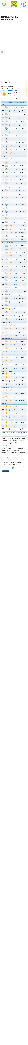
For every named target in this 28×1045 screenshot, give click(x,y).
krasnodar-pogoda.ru (7, 457)
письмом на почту (18, 466)
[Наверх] (25, 1042)
